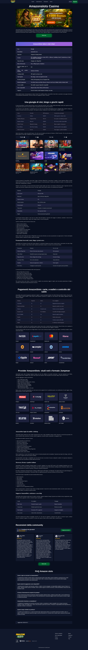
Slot (64, 137)
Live (36, 137)
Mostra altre (44, 563)
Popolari (21, 137)
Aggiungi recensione (66, 530)
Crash (50, 137)
